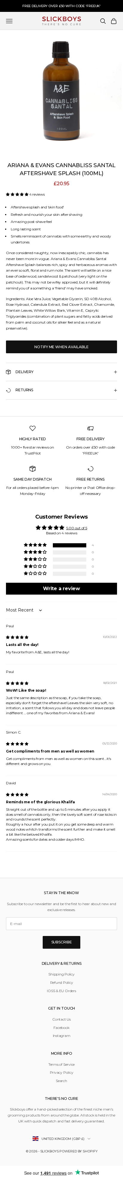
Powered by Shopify (78, 1151)
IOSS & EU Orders (61, 991)
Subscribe (61, 942)
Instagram (61, 1035)
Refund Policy (61, 982)
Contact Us (61, 1019)
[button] (17, 194)
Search (61, 1080)
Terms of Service (61, 1064)
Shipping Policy (61, 974)
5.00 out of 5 (76, 528)
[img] (17, 637)
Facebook (61, 1027)
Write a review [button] (61, 588)
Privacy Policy (61, 1072)
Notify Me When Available (61, 347)
